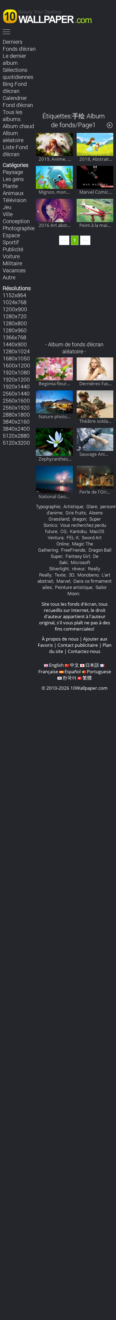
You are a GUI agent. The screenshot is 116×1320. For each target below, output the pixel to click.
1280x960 (15, 330)
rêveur (78, 568)
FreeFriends (73, 550)
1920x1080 (16, 372)
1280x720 (15, 316)
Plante (10, 185)
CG (63, 531)
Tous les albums (12, 115)
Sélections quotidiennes (18, 73)
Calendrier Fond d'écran (18, 101)
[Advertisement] (74, 71)
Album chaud (18, 125)
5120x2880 (16, 435)
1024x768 (14, 302)
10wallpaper (50, 15)
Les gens (13, 178)
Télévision (14, 199)
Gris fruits (76, 513)
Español (72, 671)
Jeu (7, 206)
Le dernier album (14, 59)
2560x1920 (16, 407)
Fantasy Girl (78, 556)
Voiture (11, 256)
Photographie (19, 228)
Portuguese (99, 671)
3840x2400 (16, 428)
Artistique (73, 506)
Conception (16, 221)
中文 (74, 665)
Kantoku (78, 531)
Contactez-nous (84, 651)
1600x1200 (16, 365)
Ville (8, 213)
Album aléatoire (13, 136)
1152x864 (14, 295)
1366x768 (14, 337)
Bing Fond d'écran (15, 87)
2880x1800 (16, 414)
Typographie (48, 506)
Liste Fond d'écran (15, 150)
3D (71, 575)
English (56, 665)
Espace (11, 235)
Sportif (11, 242)
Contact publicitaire (77, 645)
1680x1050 (16, 358)
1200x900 (15, 309)
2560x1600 (16, 400)
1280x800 (15, 323)
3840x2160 (16, 421)
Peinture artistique (73, 587)
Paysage (13, 171)
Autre (9, 277)
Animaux (13, 192)
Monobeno (87, 575)
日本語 (92, 665)
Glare (91, 506)
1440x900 (15, 344)
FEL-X (73, 537)
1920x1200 (16, 379)
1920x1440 (16, 386)
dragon (79, 519)
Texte (60, 575)
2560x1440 (16, 393)
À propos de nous (60, 639)
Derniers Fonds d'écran (19, 45)
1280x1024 (16, 351)
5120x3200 (16, 442)
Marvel (63, 581)
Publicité (13, 249)
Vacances (14, 270)
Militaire (12, 263)
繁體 (87, 678)
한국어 (69, 678)
